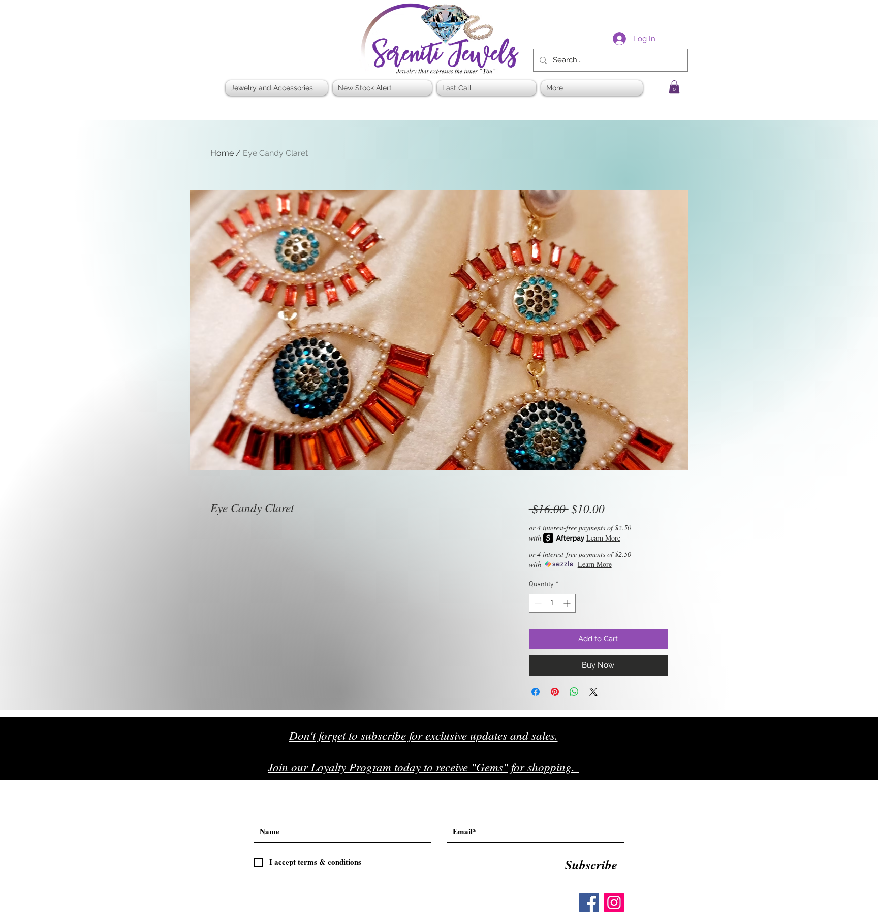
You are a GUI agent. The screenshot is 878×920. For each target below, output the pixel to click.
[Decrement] (536, 603)
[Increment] (567, 603)
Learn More (603, 538)
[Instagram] (614, 902)
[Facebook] (589, 902)
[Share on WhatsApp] (574, 692)
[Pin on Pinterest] (555, 692)
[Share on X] (593, 692)
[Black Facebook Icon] (632, 770)
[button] (674, 86)
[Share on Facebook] (535, 692)
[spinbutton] (552, 603)
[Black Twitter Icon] (653, 770)
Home (222, 153)
